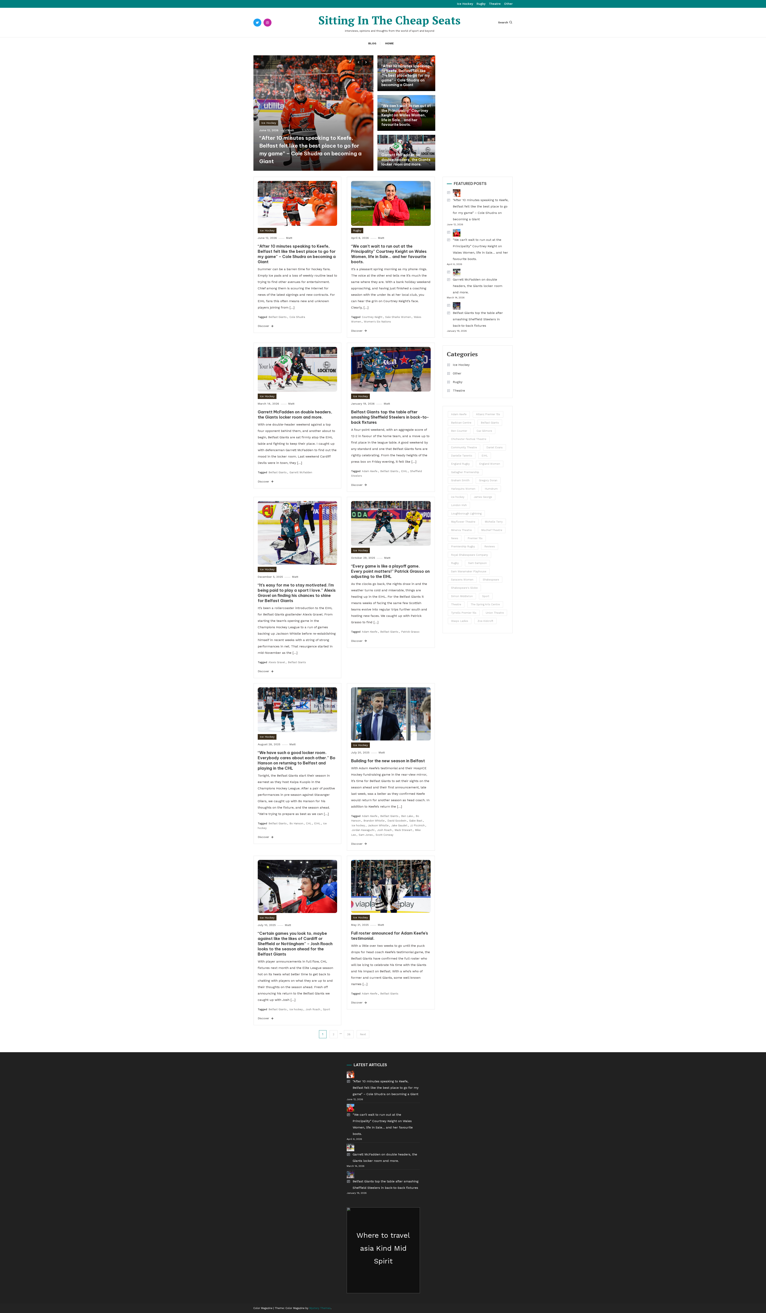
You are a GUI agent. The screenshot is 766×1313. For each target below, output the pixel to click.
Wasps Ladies (459, 620)
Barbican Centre (461, 422)
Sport (326, 1009)
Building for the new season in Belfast (388, 760)
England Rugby (460, 463)
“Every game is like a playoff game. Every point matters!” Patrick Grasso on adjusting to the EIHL (390, 571)
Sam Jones (366, 834)
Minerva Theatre (461, 530)
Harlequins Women (463, 488)
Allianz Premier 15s (488, 414)
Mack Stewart (403, 830)
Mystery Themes (320, 1308)
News (454, 538)
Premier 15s (475, 538)
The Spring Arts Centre (485, 604)
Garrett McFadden (300, 472)
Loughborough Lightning (466, 513)
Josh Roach (384, 830)
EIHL (404, 471)
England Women (489, 463)
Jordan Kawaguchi (363, 830)
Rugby (481, 4)
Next (363, 1034)
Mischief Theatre (491, 530)
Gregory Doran (488, 480)
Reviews (489, 546)
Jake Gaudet (399, 825)
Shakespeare (491, 579)
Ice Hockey (465, 4)
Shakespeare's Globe (464, 587)
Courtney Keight (372, 317)
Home (389, 43)
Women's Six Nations (377, 321)
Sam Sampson (477, 563)
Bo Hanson (296, 823)
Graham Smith (460, 480)
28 (348, 1034)
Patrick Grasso (410, 631)
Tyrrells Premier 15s (463, 612)
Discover (264, 326)
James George (483, 496)
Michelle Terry (494, 521)
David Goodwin (396, 820)
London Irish (459, 505)
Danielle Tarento (461, 455)
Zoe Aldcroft (485, 620)
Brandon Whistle (374, 820)
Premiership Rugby (463, 546)
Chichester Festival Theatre (468, 439)
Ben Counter (459, 430)
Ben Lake (407, 816)
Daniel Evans (494, 447)
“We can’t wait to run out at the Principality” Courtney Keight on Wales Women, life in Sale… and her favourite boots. (406, 115)
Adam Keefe (369, 471)
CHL (308, 823)
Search (503, 22)
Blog (372, 43)
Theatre (495, 4)
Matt (291, 130)
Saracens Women (462, 579)
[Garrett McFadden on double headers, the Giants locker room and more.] (453, 272)
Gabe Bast (415, 820)
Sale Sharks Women (398, 317)
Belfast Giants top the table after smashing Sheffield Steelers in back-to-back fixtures (390, 417)
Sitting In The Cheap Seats (389, 20)
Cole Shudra (297, 317)
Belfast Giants (277, 317)
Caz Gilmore (484, 430)
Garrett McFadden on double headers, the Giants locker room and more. (405, 160)
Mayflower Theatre (463, 521)
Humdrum (491, 488)
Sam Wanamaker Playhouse (468, 571)
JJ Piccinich (417, 825)
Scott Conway (384, 834)
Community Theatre (464, 447)
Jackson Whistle (378, 825)
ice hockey (358, 825)
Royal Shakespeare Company (469, 554)
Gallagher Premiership (465, 472)
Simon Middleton (462, 596)
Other (508, 4)
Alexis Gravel (276, 662)
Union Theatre (495, 612)
